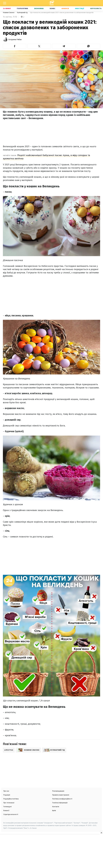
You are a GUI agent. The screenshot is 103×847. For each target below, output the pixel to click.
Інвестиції (79, 8)
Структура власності (10, 814)
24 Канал (7, 8)
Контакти (55, 807)
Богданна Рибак (15, 39)
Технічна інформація (59, 803)
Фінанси (65, 8)
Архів (54, 810)
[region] (51, 841)
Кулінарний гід (22, 12)
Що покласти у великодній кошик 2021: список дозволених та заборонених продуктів (61, 12)
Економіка (39, 8)
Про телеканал (8, 803)
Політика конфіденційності (62, 799)
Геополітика (22, 8)
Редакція (6, 795)
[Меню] (4, 3)
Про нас (6, 791)
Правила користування (60, 795)
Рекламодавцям (58, 791)
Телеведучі (7, 807)
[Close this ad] (101, 832)
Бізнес (52, 8)
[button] (14, 46)
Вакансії (6, 810)
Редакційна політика (11, 799)
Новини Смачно (9, 12)
